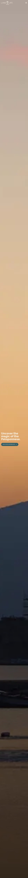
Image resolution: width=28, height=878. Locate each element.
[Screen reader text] (26, 3)
